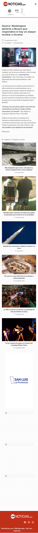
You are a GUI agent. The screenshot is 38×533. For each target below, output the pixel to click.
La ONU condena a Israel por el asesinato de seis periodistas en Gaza (19, 310)
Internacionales (18, 43)
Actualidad (7, 43)
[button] (35, 4)
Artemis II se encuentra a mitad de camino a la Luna (19, 247)
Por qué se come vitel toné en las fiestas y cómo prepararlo (19, 277)
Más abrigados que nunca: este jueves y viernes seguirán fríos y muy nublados (19, 169)
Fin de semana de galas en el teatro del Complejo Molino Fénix (19, 344)
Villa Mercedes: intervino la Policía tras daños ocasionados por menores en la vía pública (19, 214)
